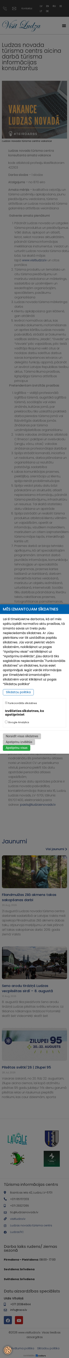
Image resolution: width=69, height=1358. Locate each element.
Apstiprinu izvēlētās (19, 742)
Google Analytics (18, 722)
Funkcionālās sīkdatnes (22, 703)
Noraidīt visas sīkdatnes (22, 736)
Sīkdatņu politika (18, 692)
